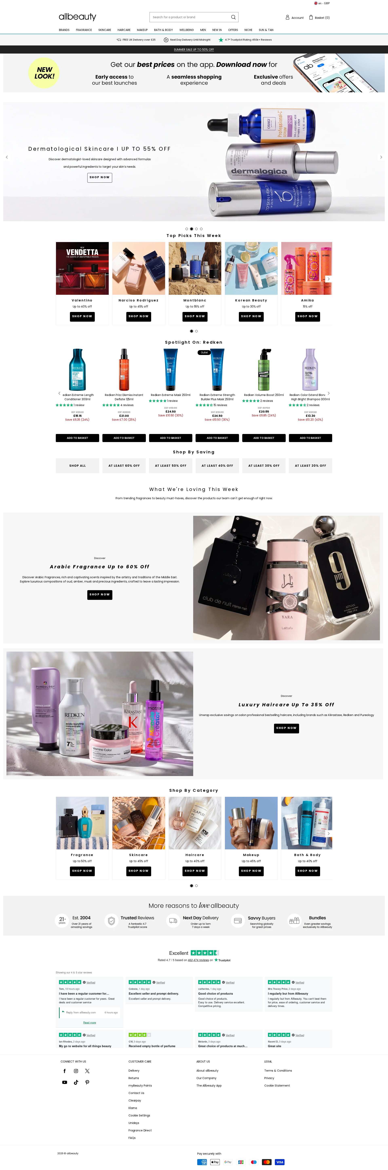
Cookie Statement (277, 1086)
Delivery (134, 1071)
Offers (233, 30)
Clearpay (135, 1100)
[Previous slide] (6, 157)
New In (217, 30)
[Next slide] (381, 157)
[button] (294, 17)
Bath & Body (163, 30)
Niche (248, 30)
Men (203, 30)
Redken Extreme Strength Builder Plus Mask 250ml (217, 397)
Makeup (142, 30)
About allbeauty (207, 1071)
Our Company (206, 1078)
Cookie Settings (139, 1115)
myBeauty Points (140, 1086)
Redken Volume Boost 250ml (264, 395)
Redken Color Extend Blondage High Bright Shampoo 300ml (311, 397)
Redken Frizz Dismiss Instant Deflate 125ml (124, 397)
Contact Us (136, 1093)
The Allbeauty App (209, 1086)
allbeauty (72, 1153)
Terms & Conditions (278, 1071)
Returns (134, 1078)
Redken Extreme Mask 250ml (171, 395)
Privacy (269, 1078)
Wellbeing (186, 30)
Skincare (104, 30)
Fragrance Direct (140, 1130)
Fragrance (84, 30)
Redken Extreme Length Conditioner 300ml (77, 397)
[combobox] (194, 17)
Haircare (124, 30)
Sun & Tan (266, 30)
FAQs (132, 1138)
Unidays (134, 1123)
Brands (64, 30)
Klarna (133, 1108)
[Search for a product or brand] (233, 17)
